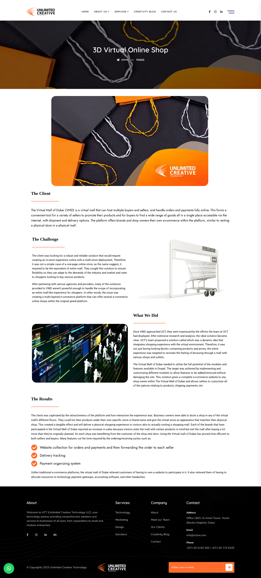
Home (85, 11)
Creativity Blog (145, 11)
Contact (156, 541)
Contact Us (169, 11)
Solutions (121, 534)
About (154, 512)
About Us (100, 11)
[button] (9, 568)
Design (119, 527)
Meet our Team (160, 519)
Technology (122, 512)
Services (120, 11)
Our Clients (158, 527)
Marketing (121, 519)
